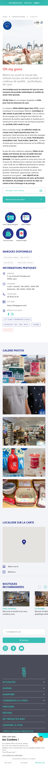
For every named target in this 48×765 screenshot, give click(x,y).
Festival (7, 712)
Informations (15, 3)
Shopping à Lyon (13, 725)
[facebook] (13, 648)
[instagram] (5, 648)
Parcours (8, 706)
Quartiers (9, 694)
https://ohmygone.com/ (17, 305)
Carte (36, 3)
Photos (28, 3)
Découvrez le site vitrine (15, 199)
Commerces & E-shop (15, 700)
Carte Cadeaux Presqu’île (18, 731)
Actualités (9, 682)
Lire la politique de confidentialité (12, 755)
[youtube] (21, 648)
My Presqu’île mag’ (14, 719)
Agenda (7, 688)
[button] (45, 586)
